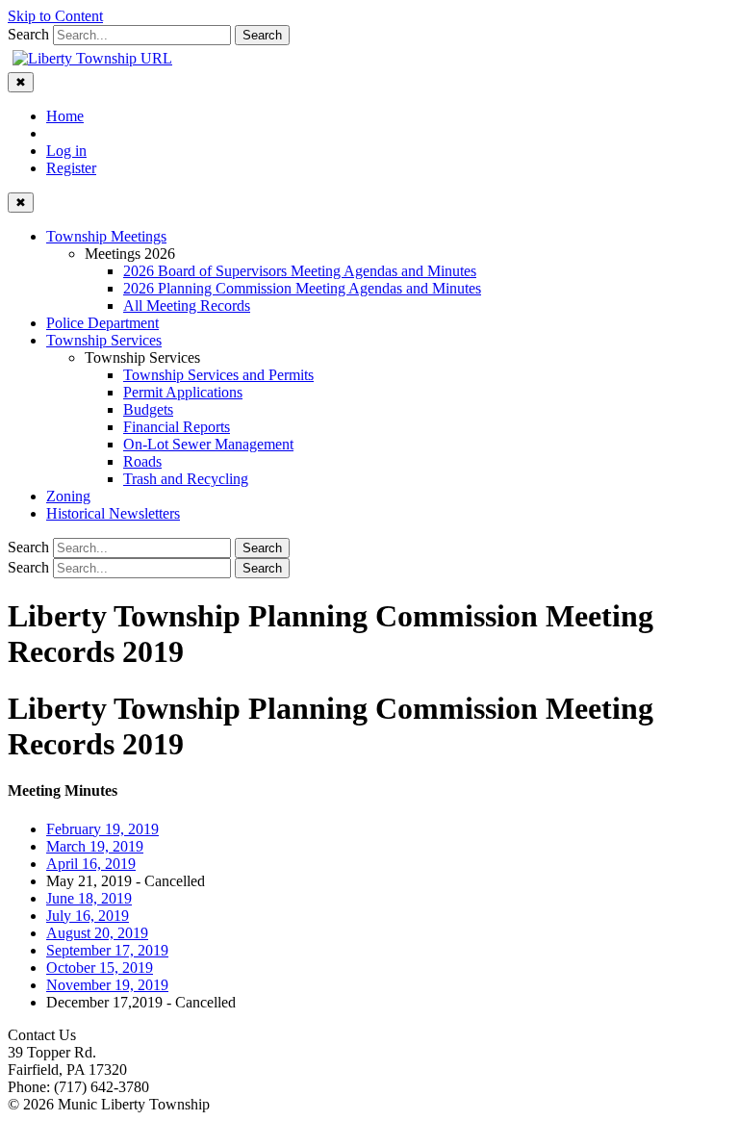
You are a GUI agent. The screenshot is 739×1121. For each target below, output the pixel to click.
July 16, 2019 (87, 915)
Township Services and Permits (218, 375)
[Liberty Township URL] (92, 58)
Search (28, 34)
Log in (66, 150)
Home (65, 116)
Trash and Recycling (185, 479)
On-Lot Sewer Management (208, 444)
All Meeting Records (186, 305)
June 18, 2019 (89, 898)
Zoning (68, 496)
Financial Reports (176, 427)
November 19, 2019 (107, 985)
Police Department (102, 323)
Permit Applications (182, 392)
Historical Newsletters (113, 513)
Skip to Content (55, 16)
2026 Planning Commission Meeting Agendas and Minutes (302, 288)
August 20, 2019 (97, 933)
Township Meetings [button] (106, 236)
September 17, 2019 (107, 950)
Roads (142, 461)
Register (71, 168)
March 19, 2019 (94, 846)
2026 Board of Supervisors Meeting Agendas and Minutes (299, 271)
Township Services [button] (104, 340)
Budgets (148, 409)
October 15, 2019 (99, 967)
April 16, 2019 (91, 863)
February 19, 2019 (102, 829)
